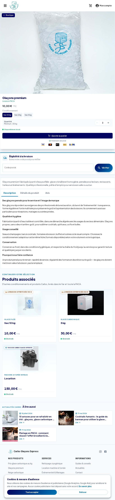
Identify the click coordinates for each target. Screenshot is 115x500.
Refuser (83, 492)
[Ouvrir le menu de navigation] (5, 6)
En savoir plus (85, 486)
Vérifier (105, 167)
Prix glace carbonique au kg (20, 463)
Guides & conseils (83, 463)
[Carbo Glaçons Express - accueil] (14, 6)
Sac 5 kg (28, 115)
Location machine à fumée (53, 468)
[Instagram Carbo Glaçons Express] (100, 451)
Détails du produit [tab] (29, 193)
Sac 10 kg (7, 115)
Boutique (9, 15)
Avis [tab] (47, 193)
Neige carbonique (16, 472)
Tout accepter (32, 492)
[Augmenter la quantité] (108, 122)
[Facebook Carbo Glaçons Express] (105, 451)
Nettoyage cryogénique (52, 463)
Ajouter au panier (59, 135)
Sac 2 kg (17, 115)
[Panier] (90, 5)
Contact (78, 472)
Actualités (79, 468)
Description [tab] (10, 193)
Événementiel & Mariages (53, 472)
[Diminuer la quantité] (97, 122)
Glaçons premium (14, 98)
